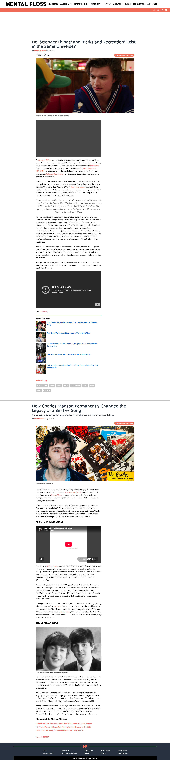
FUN (85, 385)
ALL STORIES (152, 4)
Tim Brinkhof (39, 418)
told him (57, 606)
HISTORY (107, 4)
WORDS (39, 390)
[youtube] (166, 10)
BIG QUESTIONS (139, 4)
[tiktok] (162, 10)
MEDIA (66, 385)
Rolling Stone (52, 566)
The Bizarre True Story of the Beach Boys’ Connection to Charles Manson (64, 723)
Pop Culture (46, 390)
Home (38, 737)
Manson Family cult (73, 492)
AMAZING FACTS (66, 4)
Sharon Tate (56, 495)
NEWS (92, 385)
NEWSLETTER (53, 4)
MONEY (59, 385)
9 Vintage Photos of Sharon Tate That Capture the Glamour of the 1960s (64, 727)
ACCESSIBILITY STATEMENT (69, 753)
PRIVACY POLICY (105, 750)
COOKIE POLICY (122, 750)
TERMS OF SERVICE (48, 753)
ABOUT (45, 750)
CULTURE (52, 385)
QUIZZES (128, 4)
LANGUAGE (117, 4)
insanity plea (65, 611)
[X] (154, 10)
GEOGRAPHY (95, 4)
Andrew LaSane (40, 50)
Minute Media (81, 758)
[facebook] (150, 10)
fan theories (94, 165)
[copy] (48, 55)
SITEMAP (87, 753)
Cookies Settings (122, 753)
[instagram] (158, 10)
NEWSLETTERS (89, 750)
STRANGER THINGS (41, 385)
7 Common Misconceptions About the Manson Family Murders (60, 730)
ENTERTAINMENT (80, 4)
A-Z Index (103, 753)
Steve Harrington (78, 187)
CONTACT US (65, 750)
